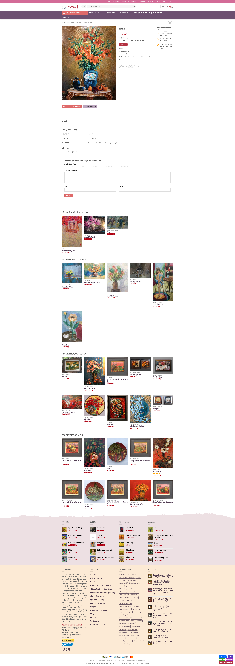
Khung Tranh (66, 17)
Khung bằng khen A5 (125, 592)
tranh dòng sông (124, 615)
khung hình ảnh (124, 594)
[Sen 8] (117, 451)
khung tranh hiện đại (125, 597)
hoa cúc (138, 577)
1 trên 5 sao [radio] (67, 166)
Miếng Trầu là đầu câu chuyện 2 (140, 461)
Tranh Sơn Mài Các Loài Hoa (81, 23)
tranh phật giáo (132, 629)
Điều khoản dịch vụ (97, 578)
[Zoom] (64, 97)
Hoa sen (64, 376)
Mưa (108, 232)
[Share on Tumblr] (137, 66)
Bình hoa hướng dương (92, 282)
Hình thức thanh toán (98, 582)
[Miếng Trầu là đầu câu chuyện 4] (72, 489)
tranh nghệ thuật (124, 620)
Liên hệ (124, 1)
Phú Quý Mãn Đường (125, 606)
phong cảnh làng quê (125, 603)
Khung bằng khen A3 (125, 586)
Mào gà (136, 597)
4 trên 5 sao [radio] (102, 166)
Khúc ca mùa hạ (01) (136, 504)
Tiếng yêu (156, 409)
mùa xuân (129, 600)
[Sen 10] (94, 491)
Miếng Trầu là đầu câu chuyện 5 (163, 503)
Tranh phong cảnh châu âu (127, 623)
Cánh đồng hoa (131, 574)
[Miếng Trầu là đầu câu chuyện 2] (140, 447)
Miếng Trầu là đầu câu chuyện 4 (72, 503)
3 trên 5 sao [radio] (89, 166)
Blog (92, 614)
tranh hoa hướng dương (126, 618)
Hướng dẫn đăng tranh (98, 610)
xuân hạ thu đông (124, 644)
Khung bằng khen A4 (125, 589)
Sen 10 (86, 506)
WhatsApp (222, 659)
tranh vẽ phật (135, 635)
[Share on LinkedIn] (133, 66)
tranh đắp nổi (133, 638)
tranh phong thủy (124, 626)
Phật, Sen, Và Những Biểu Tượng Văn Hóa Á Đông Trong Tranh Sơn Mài (162, 600)
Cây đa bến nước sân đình (126, 577)
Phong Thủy (159, 13)
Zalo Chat (222, 656)
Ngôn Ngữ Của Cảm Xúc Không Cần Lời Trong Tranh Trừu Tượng (161, 582)
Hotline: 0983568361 (226, 662)
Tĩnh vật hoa (66, 345)
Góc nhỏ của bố (89, 237)
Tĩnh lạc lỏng (157, 377)
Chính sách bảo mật (97, 603)
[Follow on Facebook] (169, 1)
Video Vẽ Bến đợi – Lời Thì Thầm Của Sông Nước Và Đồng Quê (162, 623)
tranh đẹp (122, 641)
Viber (230, 656)
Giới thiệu (117, 1)
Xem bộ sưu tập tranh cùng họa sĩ (128, 54)
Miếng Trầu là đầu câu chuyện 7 (117, 503)
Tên (66, 186)
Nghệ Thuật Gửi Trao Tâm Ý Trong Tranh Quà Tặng (162, 642)
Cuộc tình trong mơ (68, 251)
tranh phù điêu (136, 626)
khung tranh (134, 594)
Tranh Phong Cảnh (109, 13)
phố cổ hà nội (137, 606)
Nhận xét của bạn (70, 170)
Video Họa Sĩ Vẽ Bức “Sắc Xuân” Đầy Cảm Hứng (162, 636)
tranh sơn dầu (123, 632)
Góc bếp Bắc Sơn (135, 281)
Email (121, 186)
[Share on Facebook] (120, 66)
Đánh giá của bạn (70, 164)
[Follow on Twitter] (170, 1)
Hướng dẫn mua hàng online (100, 585)
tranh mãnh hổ (139, 618)
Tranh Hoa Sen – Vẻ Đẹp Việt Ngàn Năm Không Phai (163, 576)
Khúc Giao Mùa (89, 388)
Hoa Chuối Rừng (112, 296)
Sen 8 (109, 468)
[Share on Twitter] (123, 66)
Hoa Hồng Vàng (131, 580)
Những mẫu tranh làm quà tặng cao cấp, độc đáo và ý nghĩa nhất (162, 608)
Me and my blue (158, 304)
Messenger (229, 659)
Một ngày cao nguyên (69, 412)
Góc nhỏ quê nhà (135, 374)
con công (122, 574)
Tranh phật (122, 629)
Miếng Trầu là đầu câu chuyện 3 (117, 380)
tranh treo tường (134, 632)
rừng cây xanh (136, 609)
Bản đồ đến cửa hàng (97, 624)
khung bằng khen (134, 583)
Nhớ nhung (88, 419)
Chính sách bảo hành (98, 596)
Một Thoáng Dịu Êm (137, 426)
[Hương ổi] (94, 452)
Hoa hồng (122, 580)
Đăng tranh (151, 1)
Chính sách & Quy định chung (101, 589)
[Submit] (134, 6)
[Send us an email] (172, 1)
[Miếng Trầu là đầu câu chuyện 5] (163, 489)
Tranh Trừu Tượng (147, 13)
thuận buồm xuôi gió (125, 612)
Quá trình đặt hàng (97, 600)
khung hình (137, 592)
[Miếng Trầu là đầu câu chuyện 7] (117, 489)
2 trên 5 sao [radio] (78, 166)
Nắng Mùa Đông (67, 287)
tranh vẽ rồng (123, 638)
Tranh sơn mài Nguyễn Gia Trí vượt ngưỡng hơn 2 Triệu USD (163, 615)
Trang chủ (110, 1)
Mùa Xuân (110, 424)
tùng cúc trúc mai (139, 641)
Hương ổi (87, 470)
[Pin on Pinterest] (130, 66)
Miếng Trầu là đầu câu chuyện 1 (72, 461)
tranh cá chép (137, 612)
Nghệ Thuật (136, 13)
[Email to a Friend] (127, 66)
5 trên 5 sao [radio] (117, 166)
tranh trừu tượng (124, 635)
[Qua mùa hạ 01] (163, 453)
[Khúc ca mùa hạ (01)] (140, 490)
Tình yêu (129, 641)
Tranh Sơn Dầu (94, 13)
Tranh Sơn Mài (123, 13)
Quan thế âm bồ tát (124, 609)
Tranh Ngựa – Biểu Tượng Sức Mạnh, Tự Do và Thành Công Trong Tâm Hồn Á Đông (163, 591)
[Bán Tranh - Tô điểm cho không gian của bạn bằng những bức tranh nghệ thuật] (70, 7)
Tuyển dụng (142, 1)
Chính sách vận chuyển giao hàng (102, 593)
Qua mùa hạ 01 (157, 471)
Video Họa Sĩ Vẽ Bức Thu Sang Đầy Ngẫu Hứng (162, 630)
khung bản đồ (123, 583)
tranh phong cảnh (136, 620)
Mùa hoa (121, 600)
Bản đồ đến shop (132, 1)
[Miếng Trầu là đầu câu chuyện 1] (72, 447)
